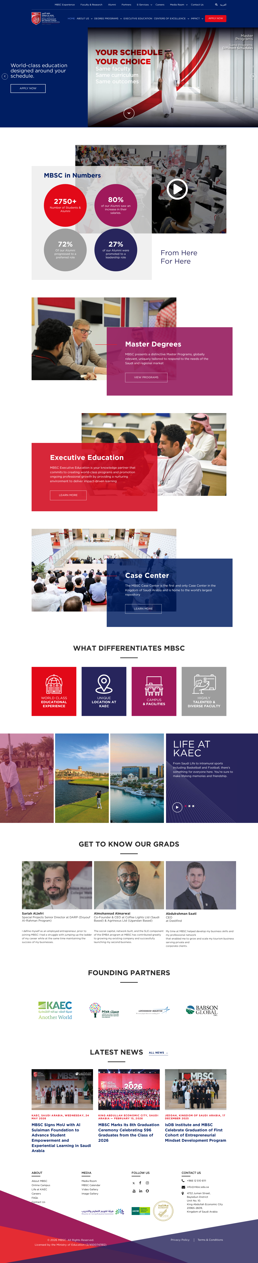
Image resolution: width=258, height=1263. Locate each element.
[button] (185, 806)
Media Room (177, 5)
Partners (126, 5)
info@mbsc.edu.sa (198, 1187)
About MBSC (39, 1181)
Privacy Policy (180, 1240)
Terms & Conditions (210, 1240)
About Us (83, 19)
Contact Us (197, 5)
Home (71, 19)
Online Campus (41, 1185)
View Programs (146, 377)
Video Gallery (90, 1190)
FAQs (35, 1198)
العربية (223, 5)
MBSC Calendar (91, 1185)
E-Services (143, 5)
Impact (195, 19)
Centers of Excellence (170, 19)
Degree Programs (106, 19)
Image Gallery (90, 1194)
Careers (160, 5)
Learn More (29, 86)
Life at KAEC (39, 1190)
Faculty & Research (91, 5)
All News (158, 1053)
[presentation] (5, 76)
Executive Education (138, 19)
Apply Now (216, 18)
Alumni (112, 5)
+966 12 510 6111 (196, 1181)
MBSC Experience (65, 5)
